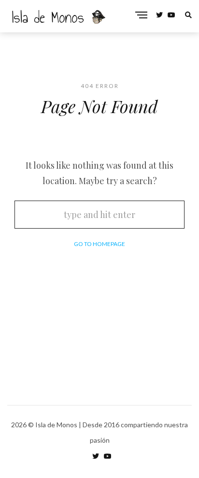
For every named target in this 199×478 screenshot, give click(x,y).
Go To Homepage (99, 243)
